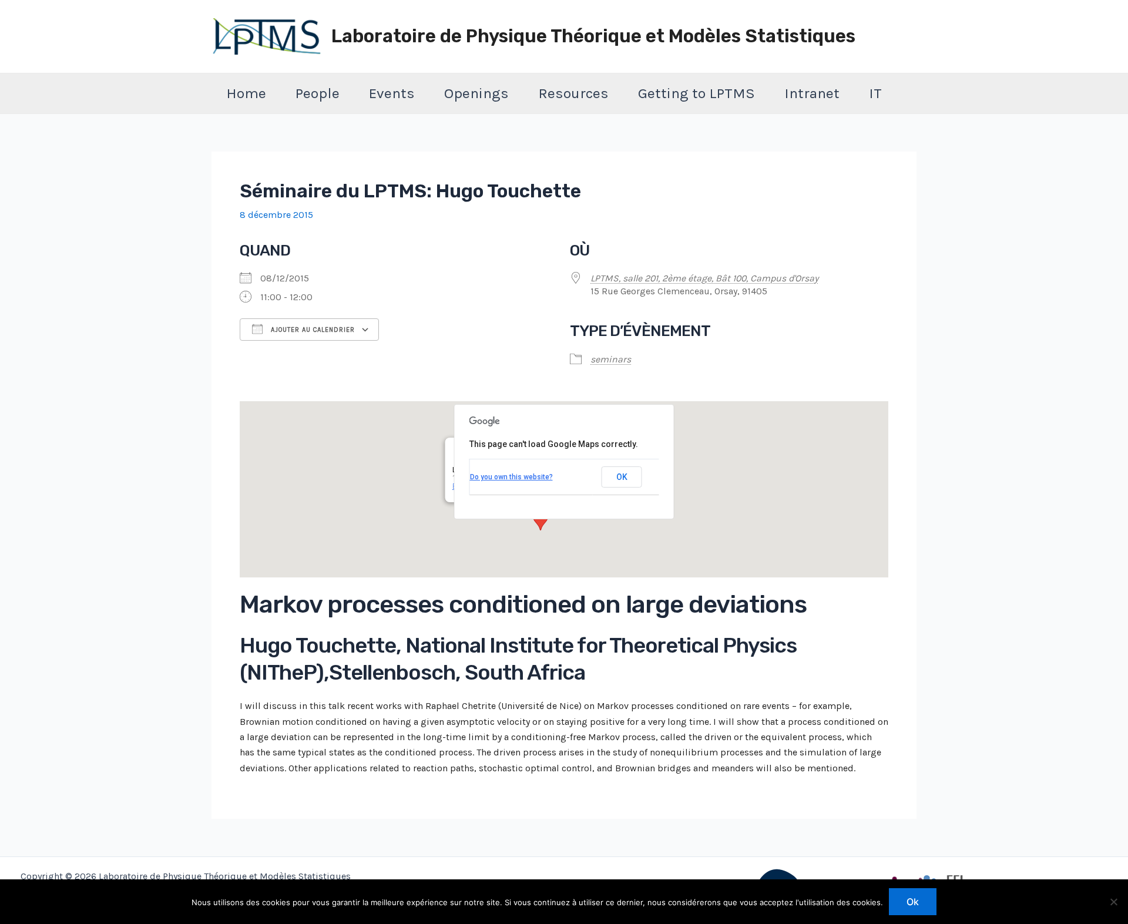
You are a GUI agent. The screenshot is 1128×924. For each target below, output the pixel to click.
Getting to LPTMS (696, 93)
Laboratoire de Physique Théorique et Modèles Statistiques (593, 36)
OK (621, 477)
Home (246, 93)
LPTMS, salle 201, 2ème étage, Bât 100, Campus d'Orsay (704, 278)
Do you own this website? (511, 477)
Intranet (812, 93)
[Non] (1113, 902)
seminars (610, 359)
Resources (573, 93)
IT (875, 93)
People (318, 93)
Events (392, 93)
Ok (913, 902)
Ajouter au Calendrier (311, 330)
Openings (476, 93)
